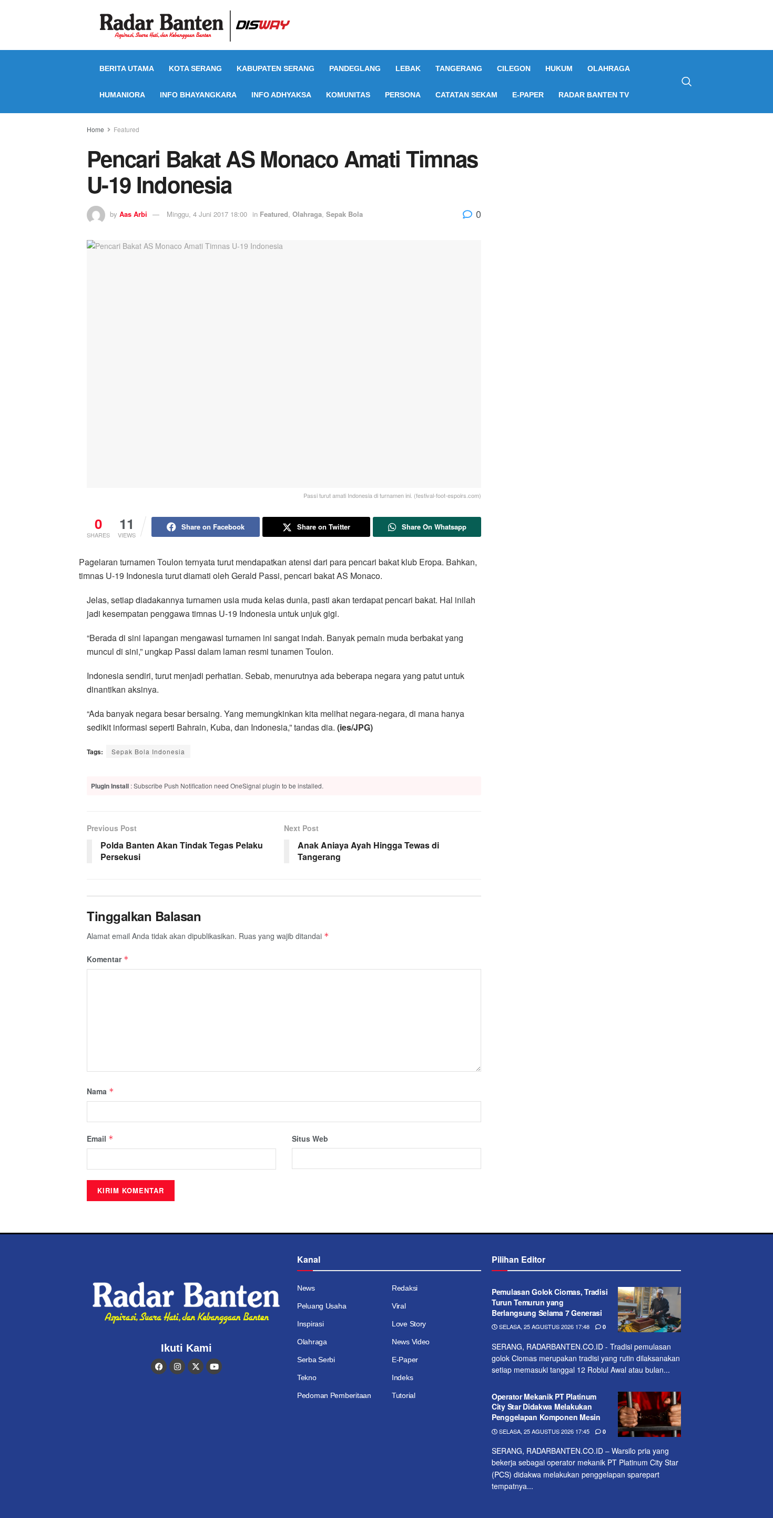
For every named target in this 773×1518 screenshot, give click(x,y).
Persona (403, 95)
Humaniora (122, 95)
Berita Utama (126, 68)
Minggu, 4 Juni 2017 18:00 (207, 214)
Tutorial (403, 1395)
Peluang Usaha (321, 1306)
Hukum (559, 68)
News (306, 1288)
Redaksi (405, 1288)
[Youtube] (214, 1366)
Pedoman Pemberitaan (334, 1395)
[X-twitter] (196, 1366)
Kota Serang (195, 68)
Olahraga (608, 68)
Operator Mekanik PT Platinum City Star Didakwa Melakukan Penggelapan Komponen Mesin (546, 1406)
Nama (100, 1091)
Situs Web (310, 1138)
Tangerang (458, 68)
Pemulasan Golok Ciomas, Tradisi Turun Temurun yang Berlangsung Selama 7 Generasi (549, 1301)
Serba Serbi (316, 1359)
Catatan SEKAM (466, 95)
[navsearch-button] (686, 81)
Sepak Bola (344, 214)
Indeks (402, 1377)
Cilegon (514, 68)
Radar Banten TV (593, 95)
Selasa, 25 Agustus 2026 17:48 (543, 1326)
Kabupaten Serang (275, 68)
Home (95, 129)
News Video (411, 1341)
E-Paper (528, 95)
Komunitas (348, 95)
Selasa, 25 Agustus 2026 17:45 (543, 1431)
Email (100, 1138)
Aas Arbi (133, 214)
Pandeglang (355, 68)
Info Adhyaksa (281, 95)
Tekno (307, 1377)
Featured (126, 129)
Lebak (408, 68)
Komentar (108, 959)
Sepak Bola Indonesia (148, 751)
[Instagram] (177, 1366)
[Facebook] (159, 1366)
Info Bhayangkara (198, 95)
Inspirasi (310, 1324)
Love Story (409, 1324)
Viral (399, 1306)
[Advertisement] (595, 202)
